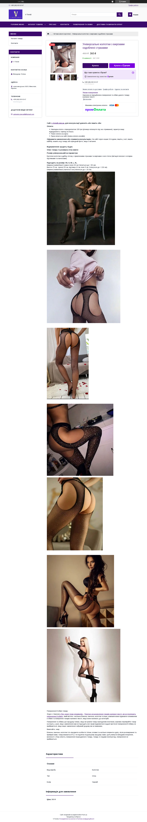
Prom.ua (84, 815)
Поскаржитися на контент (67, 819)
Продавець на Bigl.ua (73, 817)
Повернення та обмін (83, 24)
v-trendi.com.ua (57, 123)
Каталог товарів (35, 24)
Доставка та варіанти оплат (109, 24)
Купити (95, 66)
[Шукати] (119, 14)
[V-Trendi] (15, 18)
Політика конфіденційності (85, 819)
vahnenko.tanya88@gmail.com (23, 114)
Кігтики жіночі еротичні (62, 34)
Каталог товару (17, 38)
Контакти (64, 24)
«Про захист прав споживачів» (71, 714)
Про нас (52, 24)
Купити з (118, 66)
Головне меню (17, 24)
